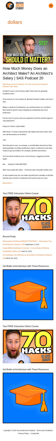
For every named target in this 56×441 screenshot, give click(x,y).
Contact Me (35, 433)
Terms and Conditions (45, 430)
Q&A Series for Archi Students (13, 84)
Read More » (7, 183)
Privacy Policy (23, 433)
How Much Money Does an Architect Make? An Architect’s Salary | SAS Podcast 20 (28, 73)
